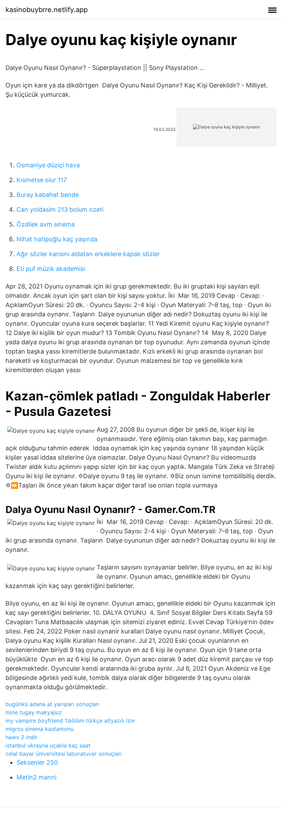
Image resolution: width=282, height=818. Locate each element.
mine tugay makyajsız (34, 712)
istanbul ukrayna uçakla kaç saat (48, 745)
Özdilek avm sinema (46, 224)
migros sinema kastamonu (40, 728)
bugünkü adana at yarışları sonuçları (52, 704)
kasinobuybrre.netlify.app (47, 9)
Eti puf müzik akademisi (51, 268)
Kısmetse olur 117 (42, 179)
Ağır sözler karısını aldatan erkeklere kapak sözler (88, 254)
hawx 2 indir (21, 737)
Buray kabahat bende (48, 194)
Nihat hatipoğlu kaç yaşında (57, 239)
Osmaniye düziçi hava (48, 165)
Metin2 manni (36, 777)
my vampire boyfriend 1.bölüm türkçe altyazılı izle (70, 720)
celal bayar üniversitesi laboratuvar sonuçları (64, 753)
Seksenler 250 (37, 762)
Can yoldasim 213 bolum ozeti (60, 209)
